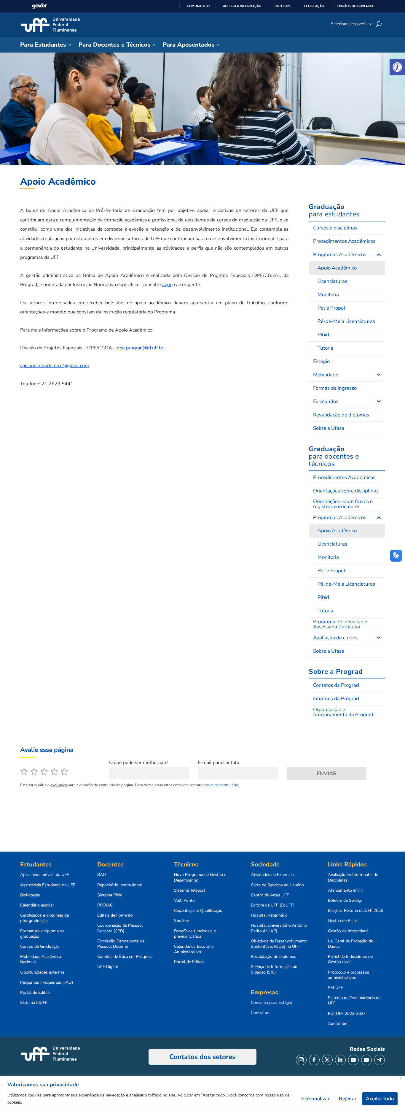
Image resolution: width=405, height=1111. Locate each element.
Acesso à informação (242, 6)
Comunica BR (198, 6)
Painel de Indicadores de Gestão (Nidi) (350, 959)
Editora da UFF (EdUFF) (272, 905)
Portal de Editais (35, 992)
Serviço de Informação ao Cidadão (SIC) (274, 969)
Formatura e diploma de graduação (42, 933)
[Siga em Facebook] (314, 1060)
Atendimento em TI (345, 890)
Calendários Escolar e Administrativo (193, 949)
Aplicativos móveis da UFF (44, 874)
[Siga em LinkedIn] (340, 1060)
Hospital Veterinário (269, 915)
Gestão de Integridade (348, 931)
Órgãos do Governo (355, 6)
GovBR (39, 6)
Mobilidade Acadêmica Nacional (40, 959)
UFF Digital (107, 966)
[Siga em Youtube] (353, 1060)
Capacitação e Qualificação (198, 910)
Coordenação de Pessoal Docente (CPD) (120, 928)
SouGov (181, 920)
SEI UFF (335, 987)
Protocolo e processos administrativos (348, 975)
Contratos (260, 1012)
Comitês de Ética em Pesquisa (124, 956)
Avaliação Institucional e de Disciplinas (353, 877)
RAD (101, 874)
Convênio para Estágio (271, 1002)
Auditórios (337, 1023)
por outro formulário (220, 785)
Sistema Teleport (189, 890)
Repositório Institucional (119, 885)
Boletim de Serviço (345, 900)
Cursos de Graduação (40, 946)
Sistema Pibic (109, 895)
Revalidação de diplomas (273, 956)
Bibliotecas (30, 895)
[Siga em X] (327, 1060)
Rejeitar (347, 1098)
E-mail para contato (218, 762)
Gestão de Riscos (344, 920)
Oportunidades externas (42, 972)
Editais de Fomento (115, 915)
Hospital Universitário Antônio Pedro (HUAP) (279, 928)
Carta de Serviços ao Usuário (277, 885)
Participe (283, 6)
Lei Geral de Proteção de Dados (350, 944)
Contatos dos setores (202, 1056)
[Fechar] (401, 1078)
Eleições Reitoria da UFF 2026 (355, 910)
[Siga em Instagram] (301, 1060)
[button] (397, 67)
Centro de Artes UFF (270, 895)
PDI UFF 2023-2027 (347, 1013)
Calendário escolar (37, 905)
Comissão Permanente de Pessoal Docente (120, 944)
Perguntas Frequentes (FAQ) (46, 982)
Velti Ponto (184, 900)
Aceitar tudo (380, 1098)
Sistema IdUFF (33, 1002)
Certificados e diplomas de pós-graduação (44, 918)
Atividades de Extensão (272, 874)
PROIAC (105, 905)
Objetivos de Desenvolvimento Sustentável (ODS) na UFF (279, 944)
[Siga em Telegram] (379, 1060)
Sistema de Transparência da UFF (354, 1000)
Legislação (314, 6)
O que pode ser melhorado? (138, 762)
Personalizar (315, 1098)
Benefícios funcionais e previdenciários (195, 933)
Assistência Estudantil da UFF (47, 885)
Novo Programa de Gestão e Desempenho (200, 877)
